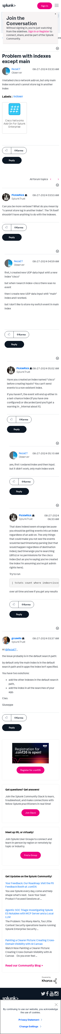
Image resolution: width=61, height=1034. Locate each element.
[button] (57, 49)
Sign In (44, 5)
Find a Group (30, 855)
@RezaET (10, 649)
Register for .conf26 (30, 770)
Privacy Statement (29, 1019)
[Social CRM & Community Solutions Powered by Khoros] (49, 979)
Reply (12, 160)
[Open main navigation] (57, 5)
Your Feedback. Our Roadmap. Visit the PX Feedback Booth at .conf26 (29, 885)
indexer (18, 96)
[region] (30, 1017)
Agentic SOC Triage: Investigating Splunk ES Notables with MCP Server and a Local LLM (29, 913)
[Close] (56, 1004)
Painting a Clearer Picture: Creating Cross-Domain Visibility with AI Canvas (30, 942)
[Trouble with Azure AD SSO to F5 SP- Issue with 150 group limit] (51, 179)
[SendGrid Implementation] (57, 179)
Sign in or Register (38, 31)
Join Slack (30, 812)
